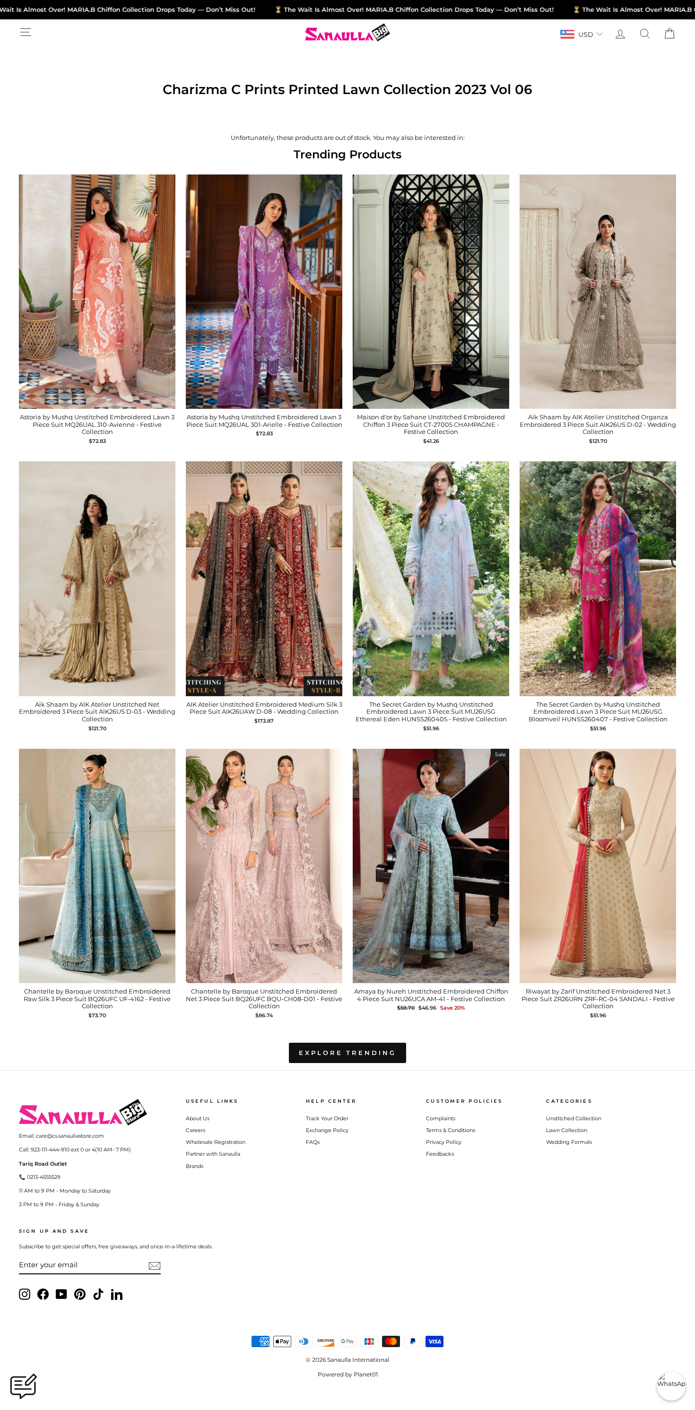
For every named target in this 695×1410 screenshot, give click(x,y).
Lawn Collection (566, 1130)
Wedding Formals (569, 1142)
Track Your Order (327, 1118)
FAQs (313, 1142)
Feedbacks (440, 1153)
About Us (197, 1118)
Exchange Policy (327, 1130)
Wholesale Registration (215, 1142)
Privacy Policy (443, 1142)
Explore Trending (347, 1052)
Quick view (97, 399)
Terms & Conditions (450, 1130)
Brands (194, 1166)
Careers (195, 1130)
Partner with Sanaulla (213, 1153)
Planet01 (366, 1374)
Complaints (440, 1118)
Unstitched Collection (573, 1118)
